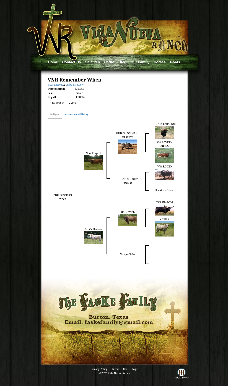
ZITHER (164, 219)
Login (135, 369)
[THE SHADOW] (164, 209)
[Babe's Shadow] (93, 237)
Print (74, 102)
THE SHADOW (164, 202)
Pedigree (54, 114)
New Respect (55, 84)
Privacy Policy (99, 369)
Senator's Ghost (164, 190)
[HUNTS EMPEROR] (164, 132)
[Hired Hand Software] (181, 373)
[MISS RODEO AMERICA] (164, 155)
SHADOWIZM (128, 212)
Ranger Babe (127, 254)
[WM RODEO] (164, 174)
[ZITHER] (164, 228)
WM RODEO (164, 166)
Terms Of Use (119, 369)
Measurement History (76, 114)
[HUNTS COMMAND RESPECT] (127, 146)
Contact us (58, 102)
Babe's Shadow (75, 84)
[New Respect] (93, 162)
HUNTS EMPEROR (165, 123)
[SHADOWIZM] (127, 219)
